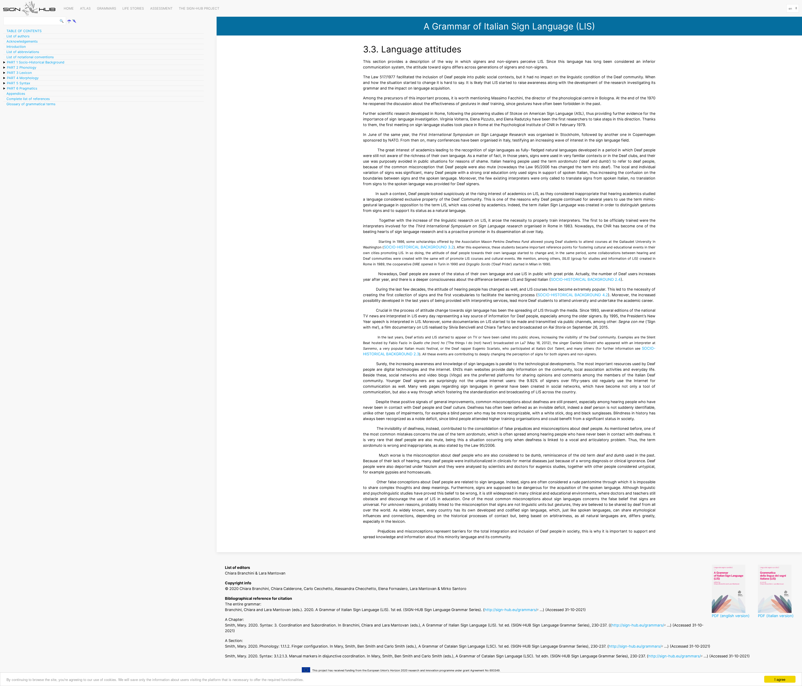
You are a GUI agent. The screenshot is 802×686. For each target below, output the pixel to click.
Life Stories (133, 8)
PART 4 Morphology (23, 78)
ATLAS (85, 8)
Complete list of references (28, 98)
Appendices (15, 93)
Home (69, 8)
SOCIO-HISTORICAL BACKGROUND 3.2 (418, 247)
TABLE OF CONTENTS (24, 31)
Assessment (161, 8)
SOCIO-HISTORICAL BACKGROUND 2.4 (586, 279)
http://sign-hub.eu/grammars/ (511, 609)
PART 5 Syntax (18, 83)
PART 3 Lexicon (19, 72)
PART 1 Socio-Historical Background (35, 62)
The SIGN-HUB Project (199, 8)
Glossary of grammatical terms (30, 104)
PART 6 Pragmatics (22, 88)
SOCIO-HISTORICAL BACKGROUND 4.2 (573, 295)
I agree (779, 679)
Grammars (106, 8)
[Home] (30, 8)
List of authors (17, 36)
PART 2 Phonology (21, 67)
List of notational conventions (30, 57)
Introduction (16, 46)
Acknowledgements (22, 41)
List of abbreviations (22, 51)
